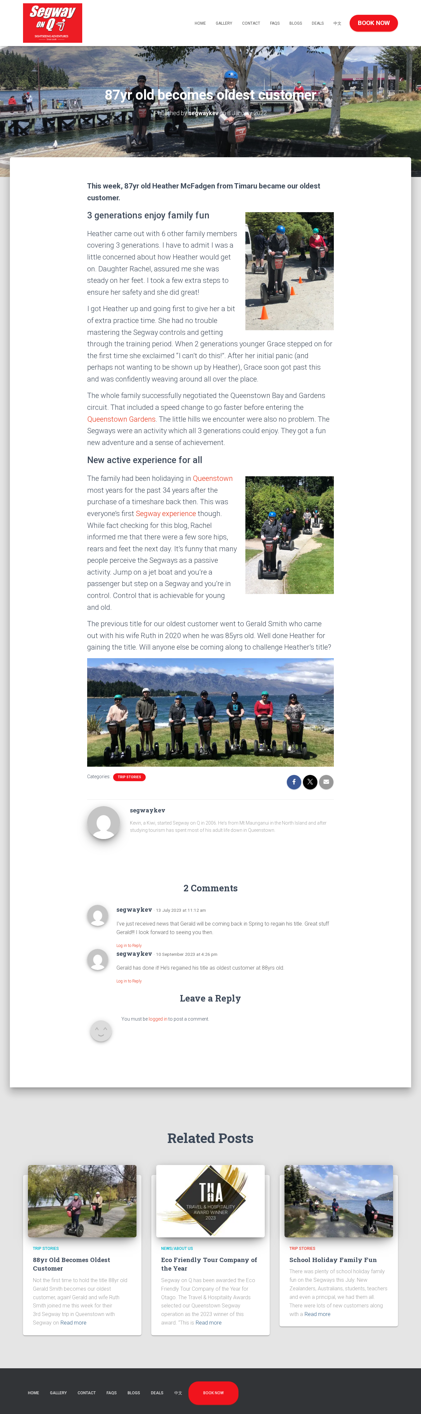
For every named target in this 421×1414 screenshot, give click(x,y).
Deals (318, 23)
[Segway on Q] (52, 23)
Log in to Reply (129, 945)
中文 (337, 23)
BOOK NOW (374, 23)
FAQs (275, 23)
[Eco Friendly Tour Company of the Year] (210, 1200)
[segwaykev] (103, 822)
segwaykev (134, 909)
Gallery (224, 23)
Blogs (295, 23)
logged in (158, 1019)
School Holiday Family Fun (333, 1259)
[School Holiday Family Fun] (339, 1200)
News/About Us (177, 1248)
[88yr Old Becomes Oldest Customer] (82, 1200)
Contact (251, 23)
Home (200, 23)
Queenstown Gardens (121, 419)
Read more (74, 1323)
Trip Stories (129, 777)
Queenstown (213, 478)
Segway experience (166, 513)
